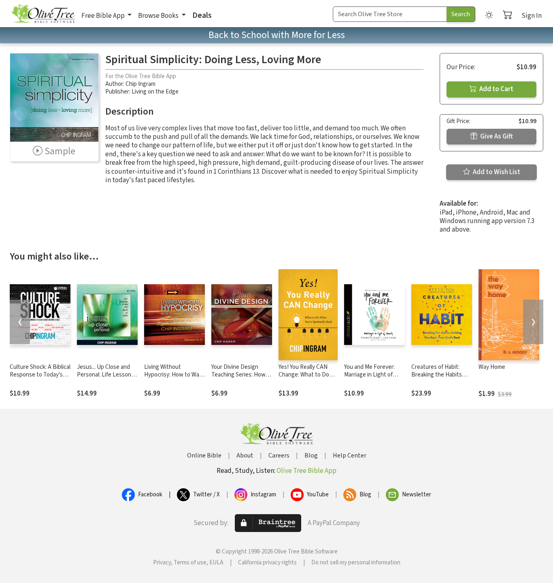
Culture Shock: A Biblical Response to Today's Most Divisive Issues (40, 375)
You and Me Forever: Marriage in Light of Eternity (369, 375)
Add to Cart (495, 89)
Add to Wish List (496, 172)
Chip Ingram (140, 84)
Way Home (492, 367)
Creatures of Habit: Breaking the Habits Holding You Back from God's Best (439, 378)
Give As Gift (496, 136)
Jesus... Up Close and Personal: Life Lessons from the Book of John (105, 375)
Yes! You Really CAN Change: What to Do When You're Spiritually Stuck (307, 378)
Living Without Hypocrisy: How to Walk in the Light (173, 375)
